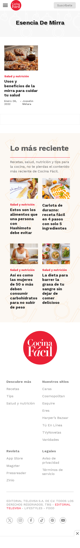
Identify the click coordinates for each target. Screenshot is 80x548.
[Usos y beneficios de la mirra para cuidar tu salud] (21, 57)
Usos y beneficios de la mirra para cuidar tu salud (21, 88)
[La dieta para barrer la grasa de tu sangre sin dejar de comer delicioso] (56, 254)
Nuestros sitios (55, 382)
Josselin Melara (27, 103)
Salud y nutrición (16, 76)
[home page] (16, 5)
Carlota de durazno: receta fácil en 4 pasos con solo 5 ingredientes (54, 216)
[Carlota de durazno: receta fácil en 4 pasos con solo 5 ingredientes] (56, 188)
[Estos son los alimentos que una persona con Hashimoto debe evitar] (24, 188)
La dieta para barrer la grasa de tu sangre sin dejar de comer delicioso (55, 289)
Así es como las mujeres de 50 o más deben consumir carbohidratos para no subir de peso (23, 291)
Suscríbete (64, 5)
